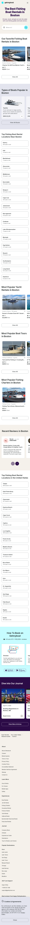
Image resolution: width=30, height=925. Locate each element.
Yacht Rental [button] (5, 813)
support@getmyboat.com (8, 890)
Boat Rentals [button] (5, 800)
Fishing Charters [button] (6, 805)
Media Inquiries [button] (6, 756)
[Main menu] (27, 3)
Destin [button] (3, 873)
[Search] (26, 27)
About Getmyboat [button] (6, 750)
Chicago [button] (4, 865)
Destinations (5, 838)
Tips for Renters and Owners (9, 841)
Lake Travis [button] (5, 860)
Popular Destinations (8, 845)
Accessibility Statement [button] (7, 766)
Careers (4, 753)
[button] (13, 54)
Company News (6, 830)
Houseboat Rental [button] (6, 808)
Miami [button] (3, 849)
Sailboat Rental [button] (5, 816)
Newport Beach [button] (6, 863)
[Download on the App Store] (9, 670)
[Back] (13, 463)
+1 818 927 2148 (6, 887)
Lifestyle (4, 832)
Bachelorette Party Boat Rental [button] (9, 819)
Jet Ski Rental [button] (5, 802)
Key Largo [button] (4, 871)
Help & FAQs (5, 885)
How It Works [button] (5, 783)
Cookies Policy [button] (5, 764)
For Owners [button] (5, 786)
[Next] (17, 463)
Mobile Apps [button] (5, 788)
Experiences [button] (5, 796)
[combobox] (12, 27)
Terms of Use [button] (19, 907)
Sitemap (4, 772)
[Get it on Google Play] (21, 670)
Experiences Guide (7, 835)
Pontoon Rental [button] (6, 810)
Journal (4, 826)
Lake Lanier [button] (5, 852)
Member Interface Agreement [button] (9, 769)
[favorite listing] (24, 63)
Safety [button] (3, 791)
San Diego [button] (4, 857)
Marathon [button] (4, 876)
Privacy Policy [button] (5, 761)
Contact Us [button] (4, 774)
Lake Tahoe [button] (5, 854)
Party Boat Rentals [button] (6, 821)
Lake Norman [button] (5, 868)
